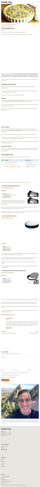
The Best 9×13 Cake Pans (10, 314)
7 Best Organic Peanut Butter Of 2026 (8, 332)
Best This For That (4, 26)
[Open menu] (38, 2)
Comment (4, 356)
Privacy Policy (3, 482)
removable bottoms (7, 149)
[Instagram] (6, 450)
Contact (2, 448)
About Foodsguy (4, 446)
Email (16, 369)
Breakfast (3, 466)
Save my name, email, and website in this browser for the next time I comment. (15, 372)
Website (29, 369)
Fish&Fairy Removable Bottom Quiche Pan (13, 166)
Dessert (2, 463)
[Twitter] (4, 450)
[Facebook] (2, 450)
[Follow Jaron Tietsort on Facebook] (7, 328)
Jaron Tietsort (4, 30)
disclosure (20, 32)
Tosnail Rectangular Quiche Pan (11, 162)
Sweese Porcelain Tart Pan (10, 164)
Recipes (2, 461)
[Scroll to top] (38, 486)
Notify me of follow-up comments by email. (10, 374)
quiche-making (27, 182)
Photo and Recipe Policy (5, 481)
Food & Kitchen (10, 26)
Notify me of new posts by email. (8, 377)
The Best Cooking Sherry (34, 332)
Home (2, 459)
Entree (2, 464)
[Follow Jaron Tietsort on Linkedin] (10, 328)
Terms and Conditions (5, 476)
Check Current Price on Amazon (7, 187)
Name (3, 369)
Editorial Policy (4, 479)
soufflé (23, 141)
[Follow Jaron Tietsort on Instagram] (9, 328)
